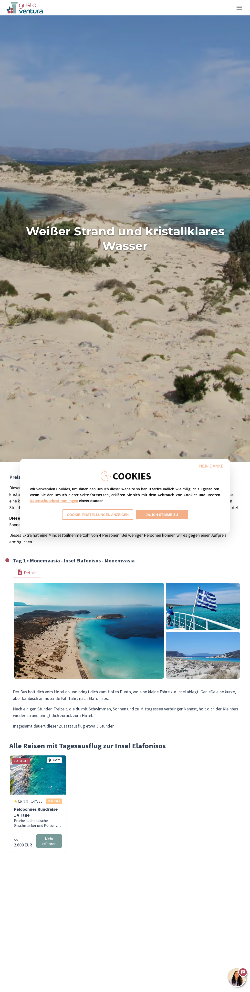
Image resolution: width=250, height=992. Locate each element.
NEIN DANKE (211, 466)
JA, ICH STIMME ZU (162, 515)
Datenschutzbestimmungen (54, 500)
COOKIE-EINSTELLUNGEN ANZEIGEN (98, 515)
